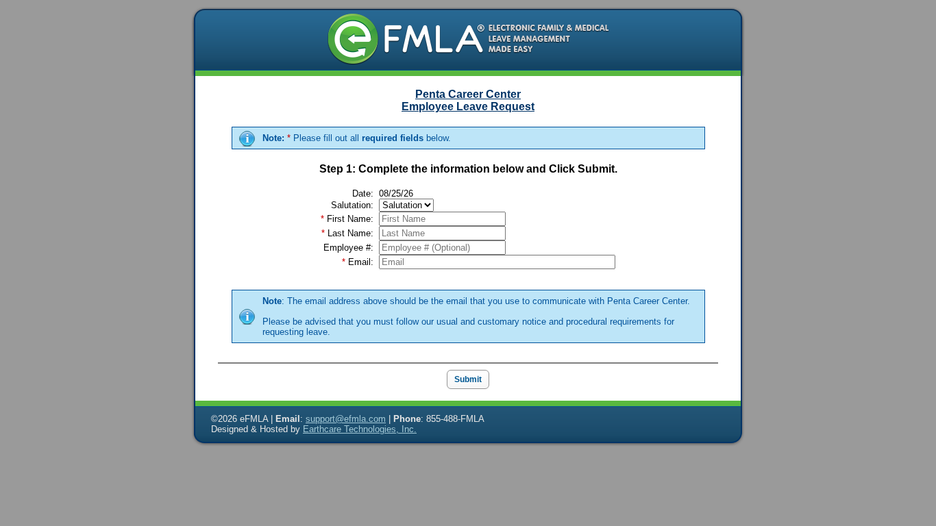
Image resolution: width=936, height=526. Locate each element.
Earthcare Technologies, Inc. (360, 429)
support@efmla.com (346, 419)
